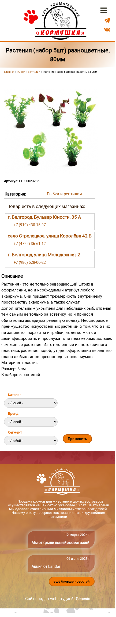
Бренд (13, 413)
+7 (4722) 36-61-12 (30, 243)
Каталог (14, 394)
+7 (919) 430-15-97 (30, 225)
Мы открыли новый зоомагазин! (60, 542)
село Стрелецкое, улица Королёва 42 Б (50, 236)
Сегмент (15, 432)
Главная (9, 71)
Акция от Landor (46, 566)
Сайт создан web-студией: (57, 598)
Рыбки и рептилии (28, 71)
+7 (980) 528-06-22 (30, 262)
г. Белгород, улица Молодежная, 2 (44, 254)
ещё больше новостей (72, 581)
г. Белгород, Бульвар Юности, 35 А (44, 217)
